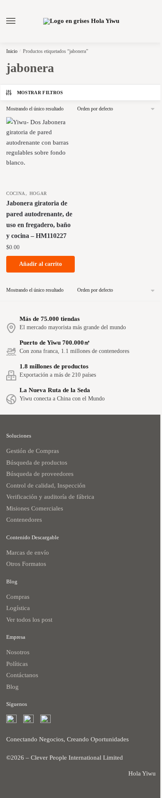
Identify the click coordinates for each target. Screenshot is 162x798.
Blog (12, 686)
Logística (18, 608)
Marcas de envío (27, 552)
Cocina (15, 193)
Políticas (17, 663)
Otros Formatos (26, 563)
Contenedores (24, 519)
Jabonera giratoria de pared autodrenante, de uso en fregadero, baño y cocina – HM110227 (39, 219)
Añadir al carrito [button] (40, 264)
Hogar (38, 193)
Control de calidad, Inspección (46, 485)
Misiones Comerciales (34, 508)
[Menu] (18, 21)
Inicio (11, 51)
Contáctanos (22, 675)
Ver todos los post (29, 619)
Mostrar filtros (40, 92)
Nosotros (17, 652)
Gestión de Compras (32, 451)
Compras (17, 596)
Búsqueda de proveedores (40, 473)
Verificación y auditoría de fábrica (50, 496)
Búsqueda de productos (36, 462)
